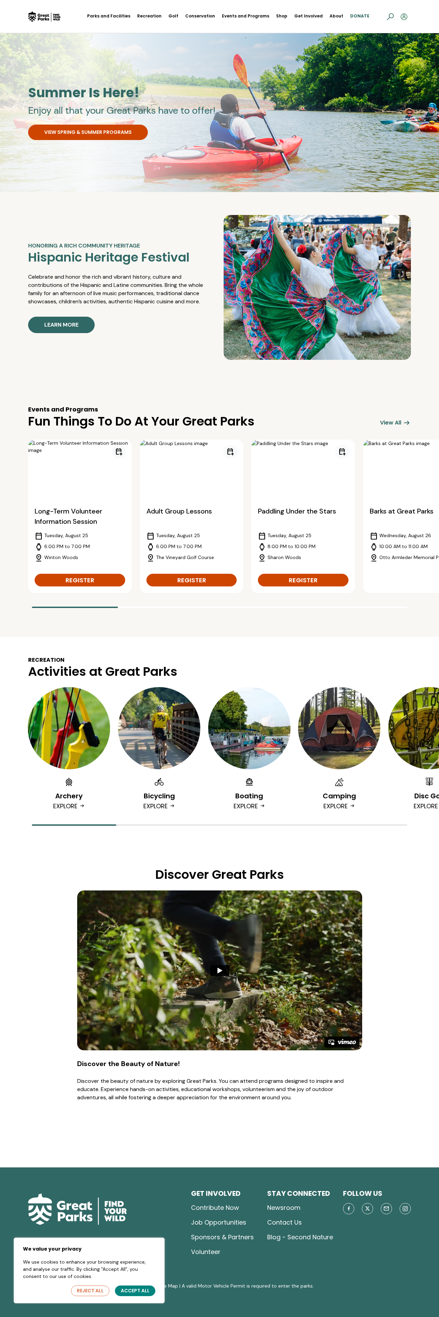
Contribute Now (215, 1207)
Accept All (135, 1290)
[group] (80, 516)
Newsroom (283, 1207)
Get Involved (308, 16)
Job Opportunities (218, 1222)
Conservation (200, 16)
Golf (173, 16)
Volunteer (206, 1252)
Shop (281, 16)
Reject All (90, 1290)
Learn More (61, 324)
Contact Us (284, 1222)
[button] (390, 16)
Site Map (168, 1286)
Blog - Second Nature (300, 1237)
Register (80, 580)
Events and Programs (245, 16)
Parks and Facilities (108, 16)
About (336, 16)
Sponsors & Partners (222, 1237)
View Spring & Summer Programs (88, 132)
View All (395, 423)
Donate (359, 16)
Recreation (149, 16)
